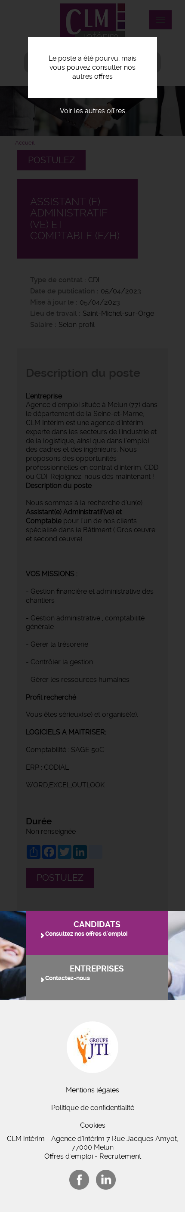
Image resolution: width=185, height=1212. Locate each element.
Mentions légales (92, 1090)
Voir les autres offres (92, 111)
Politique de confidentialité (92, 1108)
